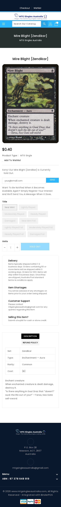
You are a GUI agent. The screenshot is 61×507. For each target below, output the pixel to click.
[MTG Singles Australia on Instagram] (33, 3)
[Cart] (57, 24)
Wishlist (37, 8)
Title (4, 201)
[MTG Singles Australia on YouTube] (44, 3)
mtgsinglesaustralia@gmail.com (30, 467)
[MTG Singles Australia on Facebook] (16, 3)
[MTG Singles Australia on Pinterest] (27, 3)
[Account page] (51, 24)
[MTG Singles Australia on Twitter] (22, 3)
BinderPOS (47, 494)
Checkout (25, 8)
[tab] (30, 336)
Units (5, 241)
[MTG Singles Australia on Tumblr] (39, 3)
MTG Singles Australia (30, 40)
